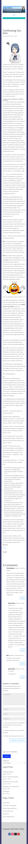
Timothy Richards (8, 811)
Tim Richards (10, 568)
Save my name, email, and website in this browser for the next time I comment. (14, 725)
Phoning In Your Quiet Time (11, 786)
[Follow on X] (15, 834)
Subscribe (6, 756)
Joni (7, 655)
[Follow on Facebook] (9, 834)
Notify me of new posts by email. (14, 736)
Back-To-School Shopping (10, 777)
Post (4, 547)
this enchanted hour (8, 816)
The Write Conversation (9, 805)
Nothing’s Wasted (8, 772)
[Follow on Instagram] (12, 834)
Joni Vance (6, 814)
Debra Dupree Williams (10, 808)
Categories (6, 760)
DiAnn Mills (6, 803)
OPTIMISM (6, 791)
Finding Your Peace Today (10, 781)
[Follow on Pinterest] (18, 834)
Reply (22, 598)
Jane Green (6, 36)
